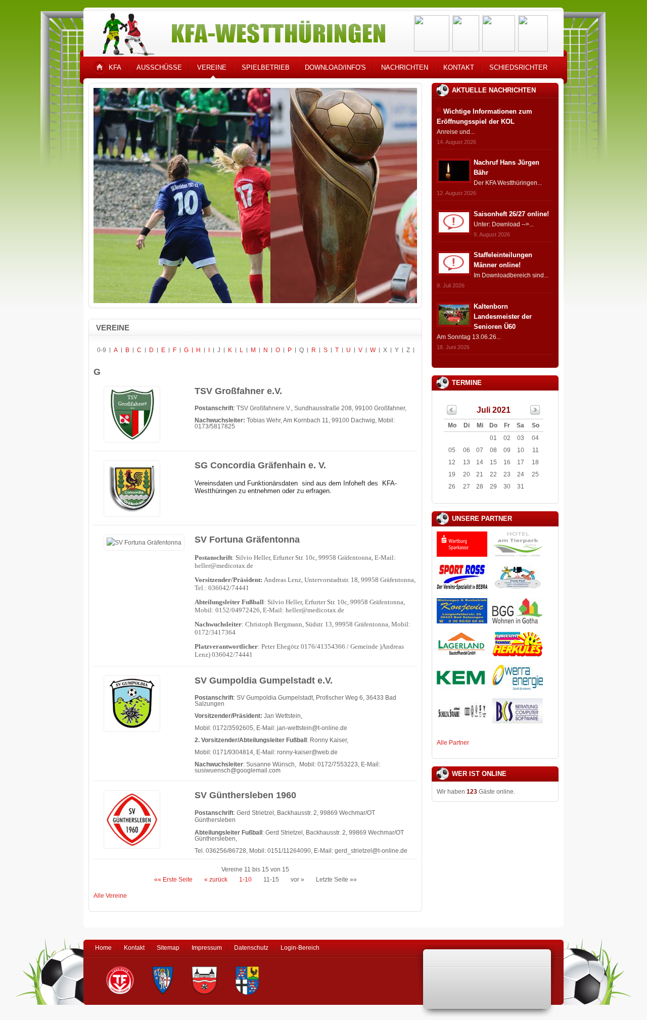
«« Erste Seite (173, 879)
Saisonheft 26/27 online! (511, 214)
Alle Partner (453, 742)
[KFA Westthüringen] (239, 32)
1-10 (245, 879)
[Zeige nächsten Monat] (535, 412)
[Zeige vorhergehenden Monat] (452, 412)
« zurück (215, 879)
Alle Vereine (110, 895)
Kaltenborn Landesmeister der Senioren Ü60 (503, 316)
